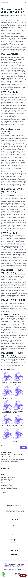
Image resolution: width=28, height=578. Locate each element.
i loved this (21, 105)
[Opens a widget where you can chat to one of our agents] (23, 575)
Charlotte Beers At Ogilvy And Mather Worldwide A (12, 459)
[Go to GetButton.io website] (3, 576)
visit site (13, 222)
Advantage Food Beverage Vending (9, 456)
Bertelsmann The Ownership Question (9, 461)
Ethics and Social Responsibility (8, 477)
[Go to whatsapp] (3, 574)
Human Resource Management (8, 480)
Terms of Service (14, 539)
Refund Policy (14, 540)
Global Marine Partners (6, 464)
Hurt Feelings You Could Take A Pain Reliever (11, 454)
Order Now (14, 527)
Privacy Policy (14, 542)
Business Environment (6, 473)
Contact (14, 525)
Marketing (3, 482)
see (26, 71)
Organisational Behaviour (7, 485)
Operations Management (6, 484)
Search (3, 445)
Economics (3, 474)
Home (1, 15)
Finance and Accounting (6, 479)
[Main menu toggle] (25, 2)
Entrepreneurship (5, 476)
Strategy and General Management (9, 488)
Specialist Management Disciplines (9, 487)
